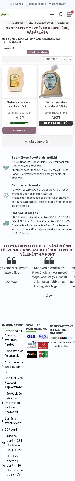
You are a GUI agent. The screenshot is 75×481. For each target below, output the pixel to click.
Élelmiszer (18, 22)
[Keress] (61, 14)
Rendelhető (19, 123)
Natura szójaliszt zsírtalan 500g (19, 104)
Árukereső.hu (61, 346)
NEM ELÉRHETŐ (56, 123)
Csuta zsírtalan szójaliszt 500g (56, 104)
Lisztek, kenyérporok (41, 22)
